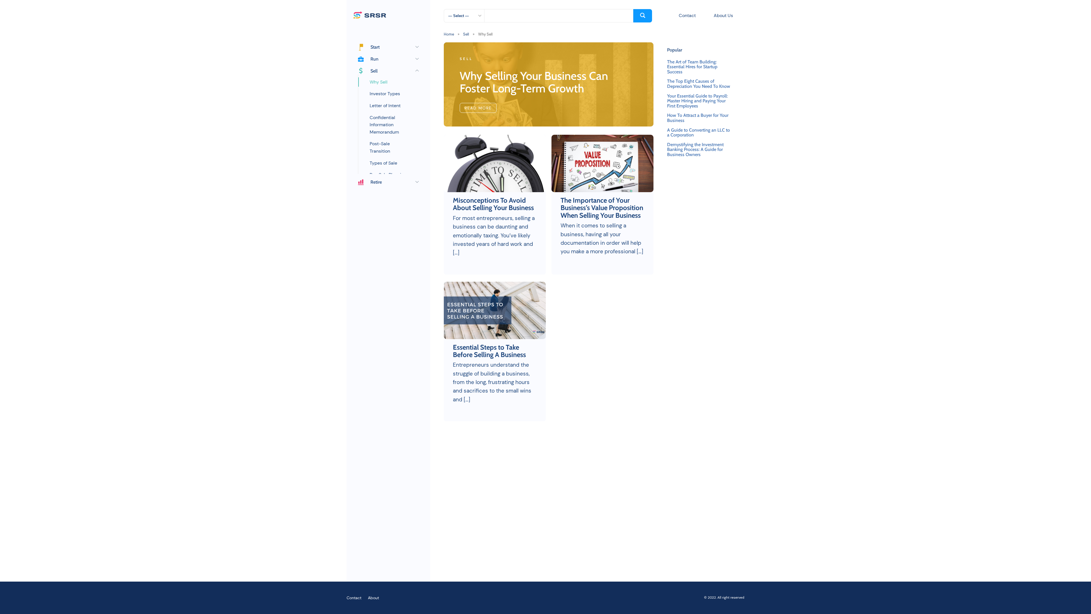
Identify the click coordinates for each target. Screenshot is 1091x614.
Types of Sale (383, 163)
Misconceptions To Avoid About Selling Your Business (494, 204)
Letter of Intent (385, 106)
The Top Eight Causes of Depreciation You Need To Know (698, 84)
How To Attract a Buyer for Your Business (697, 118)
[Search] (642, 15)
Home (449, 34)
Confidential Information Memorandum (384, 125)
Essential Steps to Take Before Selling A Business (489, 351)
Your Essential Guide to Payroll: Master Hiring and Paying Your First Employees (697, 101)
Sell (466, 34)
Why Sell (379, 82)
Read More (478, 108)
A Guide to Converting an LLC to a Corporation (698, 133)
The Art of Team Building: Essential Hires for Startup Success (692, 66)
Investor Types (385, 94)
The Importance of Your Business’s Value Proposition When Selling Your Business (602, 208)
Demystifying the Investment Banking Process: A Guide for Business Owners (695, 149)
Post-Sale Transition (380, 147)
